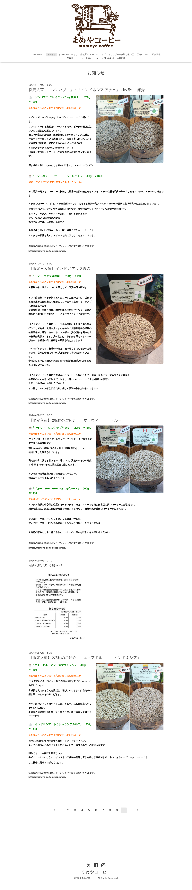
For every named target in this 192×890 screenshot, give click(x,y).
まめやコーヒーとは (68, 54)
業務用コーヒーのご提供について (83, 58)
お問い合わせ (107, 58)
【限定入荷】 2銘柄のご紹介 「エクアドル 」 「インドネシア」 (85, 658)
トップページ (38, 54)
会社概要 (121, 58)
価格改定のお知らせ (46, 565)
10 (124, 810)
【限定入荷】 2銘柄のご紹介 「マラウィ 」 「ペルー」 (77, 420)
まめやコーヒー (96, 872)
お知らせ (51, 54)
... (131, 810)
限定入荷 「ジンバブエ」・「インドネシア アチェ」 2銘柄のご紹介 (87, 90)
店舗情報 (156, 54)
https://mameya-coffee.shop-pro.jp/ (47, 251)
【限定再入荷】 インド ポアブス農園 (62, 268)
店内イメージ (143, 54)
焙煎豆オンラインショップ (93, 54)
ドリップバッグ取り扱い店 (121, 54)
